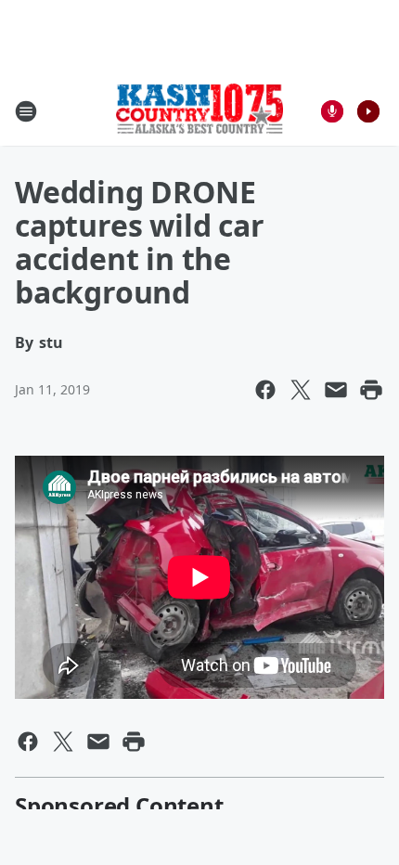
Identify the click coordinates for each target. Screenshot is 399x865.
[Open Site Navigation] (26, 111)
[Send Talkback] (332, 111)
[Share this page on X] (301, 390)
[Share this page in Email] (336, 390)
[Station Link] (199, 110)
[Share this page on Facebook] (265, 390)
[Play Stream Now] (368, 111)
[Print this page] (371, 390)
